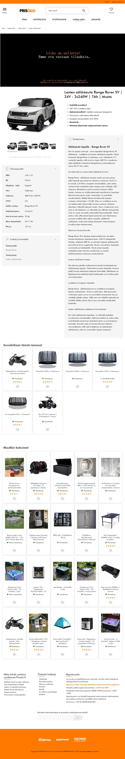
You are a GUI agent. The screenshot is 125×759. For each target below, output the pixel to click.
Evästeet (42, 694)
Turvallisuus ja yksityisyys (48, 692)
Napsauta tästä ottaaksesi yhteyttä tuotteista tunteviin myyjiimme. (93, 685)
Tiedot (107, 2)
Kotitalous (39, 19)
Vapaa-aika (79, 19)
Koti (3, 28)
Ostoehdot (43, 679)
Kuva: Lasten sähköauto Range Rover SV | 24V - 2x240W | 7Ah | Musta (30, 157)
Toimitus (42, 687)
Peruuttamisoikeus (46, 682)
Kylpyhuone (59, 19)
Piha (24, 19)
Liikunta (95, 19)
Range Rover (11, 250)
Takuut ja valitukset (46, 684)
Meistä (41, 689)
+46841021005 (102, 688)
